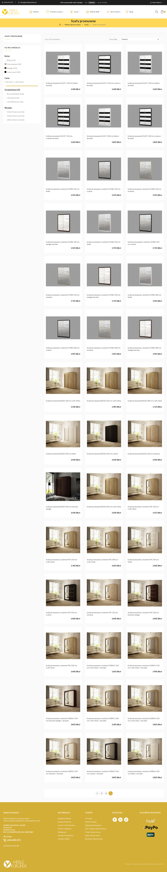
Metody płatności (64, 822)
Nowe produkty (91, 822)
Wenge (12, 68)
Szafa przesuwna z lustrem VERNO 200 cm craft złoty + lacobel (103, 719)
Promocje (88, 818)
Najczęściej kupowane (93, 825)
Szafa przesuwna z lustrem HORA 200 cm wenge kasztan (144, 349)
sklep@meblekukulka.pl (28, 2)
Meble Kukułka (154, 864)
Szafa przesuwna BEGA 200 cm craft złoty (145, 401)
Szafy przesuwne (13, 36)
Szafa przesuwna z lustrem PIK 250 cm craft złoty (61, 666)
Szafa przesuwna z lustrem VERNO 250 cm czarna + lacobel (103, 772)
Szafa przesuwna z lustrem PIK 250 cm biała (143, 560)
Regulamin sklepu (64, 818)
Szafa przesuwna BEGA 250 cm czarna (102, 454)
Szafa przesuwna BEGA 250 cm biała (61, 454)
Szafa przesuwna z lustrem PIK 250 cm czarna (61, 613)
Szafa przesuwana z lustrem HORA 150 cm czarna (143, 243)
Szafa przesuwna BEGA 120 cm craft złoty (63, 401)
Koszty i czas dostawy (66, 825)
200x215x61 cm (15, 120)
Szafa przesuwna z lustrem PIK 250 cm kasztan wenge (143, 613)
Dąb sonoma (14, 64)
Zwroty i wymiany (64, 829)
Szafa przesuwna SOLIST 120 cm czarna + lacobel (104, 84)
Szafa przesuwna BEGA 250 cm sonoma (144, 454)
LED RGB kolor (15, 102)
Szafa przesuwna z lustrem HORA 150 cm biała (103, 243)
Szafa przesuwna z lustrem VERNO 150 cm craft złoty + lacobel (144, 666)
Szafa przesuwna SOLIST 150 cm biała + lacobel (144, 84)
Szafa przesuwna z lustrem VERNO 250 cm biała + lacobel (144, 772)
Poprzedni (97, 793)
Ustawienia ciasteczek (11, 846)
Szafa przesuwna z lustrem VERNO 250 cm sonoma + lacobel (62, 772)
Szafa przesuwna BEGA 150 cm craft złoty (104, 401)
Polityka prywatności (65, 835)
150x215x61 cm (15, 116)
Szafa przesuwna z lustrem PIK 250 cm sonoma (102, 613)
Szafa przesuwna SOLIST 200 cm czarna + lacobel (145, 137)
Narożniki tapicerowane (94, 839)
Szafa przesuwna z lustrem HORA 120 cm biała (62, 190)
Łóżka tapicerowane (92, 835)
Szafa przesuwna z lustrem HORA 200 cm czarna (62, 349)
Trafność (140, 39)
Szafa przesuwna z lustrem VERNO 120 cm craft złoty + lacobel (103, 666)
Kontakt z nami (64, 839)
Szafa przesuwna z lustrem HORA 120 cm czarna (103, 190)
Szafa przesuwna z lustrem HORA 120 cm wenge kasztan (62, 243)
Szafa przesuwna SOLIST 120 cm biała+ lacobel (62, 84)
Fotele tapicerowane (93, 832)
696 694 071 (8, 2)
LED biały (13, 98)
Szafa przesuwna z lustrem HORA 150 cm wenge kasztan (103, 296)
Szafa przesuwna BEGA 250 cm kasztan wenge (62, 507)
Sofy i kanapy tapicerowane (95, 829)
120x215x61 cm (15, 112)
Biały (11, 60)
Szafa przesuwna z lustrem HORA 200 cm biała (144, 296)
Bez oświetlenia (15, 94)
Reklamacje (62, 832)
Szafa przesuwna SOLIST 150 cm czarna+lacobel (59, 137)
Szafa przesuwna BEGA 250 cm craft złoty (104, 506)
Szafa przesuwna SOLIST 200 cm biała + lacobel (103, 137)
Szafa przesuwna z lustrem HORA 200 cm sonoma (103, 349)
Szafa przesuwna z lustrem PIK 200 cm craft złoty (102, 560)
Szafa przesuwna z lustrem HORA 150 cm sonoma (62, 296)
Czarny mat (13, 72)
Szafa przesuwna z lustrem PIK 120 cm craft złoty (143, 507)
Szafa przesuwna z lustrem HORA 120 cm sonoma (144, 190)
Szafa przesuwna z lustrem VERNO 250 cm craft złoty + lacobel (144, 719)
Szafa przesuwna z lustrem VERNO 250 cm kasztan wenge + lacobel (62, 719)
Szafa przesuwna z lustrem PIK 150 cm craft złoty (61, 560)
